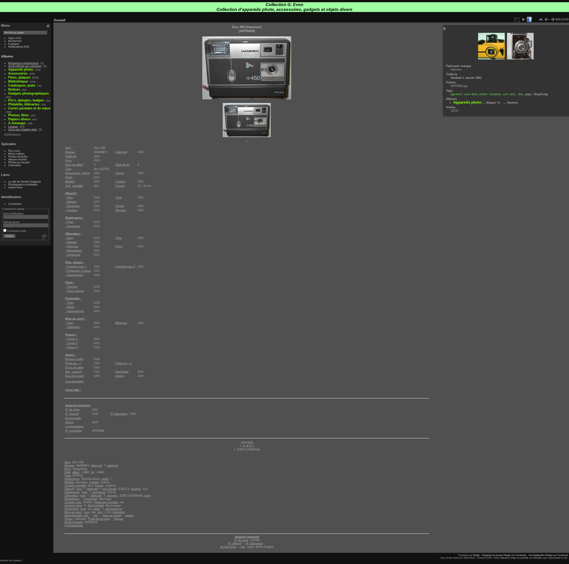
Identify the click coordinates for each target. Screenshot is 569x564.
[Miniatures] (541, 19)
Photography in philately (23, 184)
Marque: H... (494, 102)
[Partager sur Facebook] (529, 20)
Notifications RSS (18, 46)
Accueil (59, 20)
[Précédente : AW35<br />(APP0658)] (546, 19)
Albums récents (17, 159)
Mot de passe (11, 222)
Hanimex (512, 102)
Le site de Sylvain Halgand (24, 181)
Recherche (15, 40)
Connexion (15, 203)
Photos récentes (18, 156)
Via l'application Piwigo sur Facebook (548, 555)
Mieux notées (16, 153)
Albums (7, 56)
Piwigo (476, 555)
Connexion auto (16, 230)
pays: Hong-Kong (536, 94)
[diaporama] (523, 19)
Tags (11, 38)
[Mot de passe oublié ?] (44, 237)
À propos (13, 43)
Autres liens (15, 187)
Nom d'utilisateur (13, 213)
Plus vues (14, 150)
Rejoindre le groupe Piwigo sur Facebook (504, 555)
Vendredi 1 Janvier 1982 (466, 77)
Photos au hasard (19, 162)
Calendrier (14, 165)
